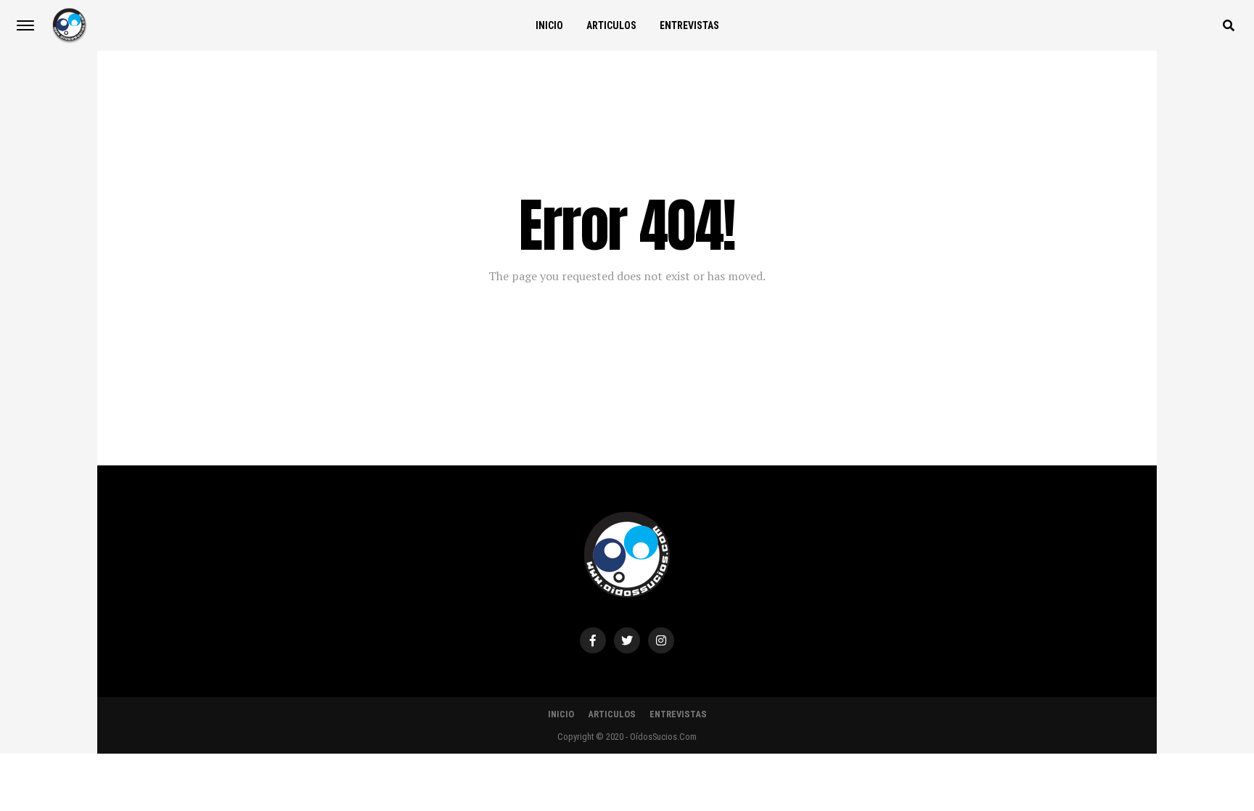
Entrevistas (689, 25)
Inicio (549, 25)
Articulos (611, 25)
